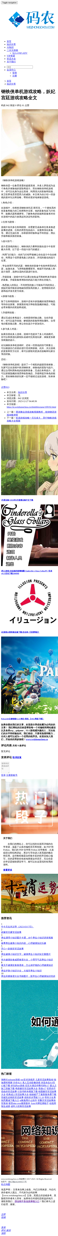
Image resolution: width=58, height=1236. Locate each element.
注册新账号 (11, 775)
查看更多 (7, 870)
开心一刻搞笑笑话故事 (12, 948)
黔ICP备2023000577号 (17, 1182)
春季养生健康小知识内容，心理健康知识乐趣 (23, 943)
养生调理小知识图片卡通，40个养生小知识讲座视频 (27, 937)
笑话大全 (11, 59)
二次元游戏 (12, 50)
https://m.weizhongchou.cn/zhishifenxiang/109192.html (31, 407)
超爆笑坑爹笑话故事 (11, 932)
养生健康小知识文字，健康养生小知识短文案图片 (26, 954)
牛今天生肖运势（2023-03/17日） (17, 926)
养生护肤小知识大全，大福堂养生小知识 (21, 970)
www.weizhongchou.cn (37, 739)
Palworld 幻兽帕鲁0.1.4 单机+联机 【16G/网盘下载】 (22, 719)
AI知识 (10, 47)
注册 (14, 76)
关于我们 (11, 61)
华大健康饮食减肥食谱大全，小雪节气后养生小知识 (27, 959)
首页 (9, 41)
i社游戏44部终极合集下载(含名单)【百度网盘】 (20, 632)
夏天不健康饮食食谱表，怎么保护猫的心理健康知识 (27, 965)
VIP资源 (11, 56)
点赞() (5, 387)
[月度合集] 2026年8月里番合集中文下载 (17, 500)
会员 (11, 70)
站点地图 (5, 1184)
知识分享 (11, 44)
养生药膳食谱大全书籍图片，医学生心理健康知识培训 (28, 976)
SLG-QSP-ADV (19, 53)
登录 (14, 73)
